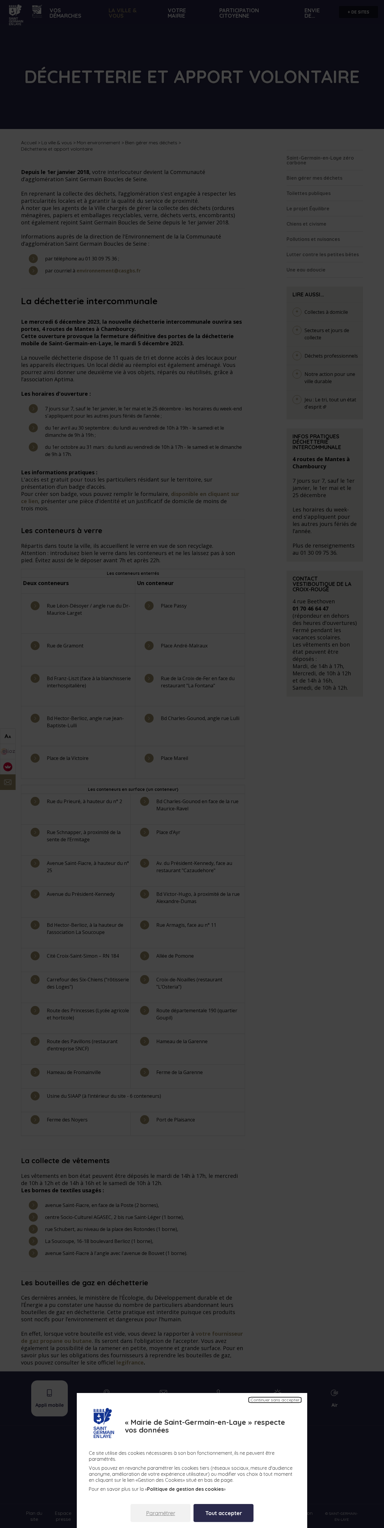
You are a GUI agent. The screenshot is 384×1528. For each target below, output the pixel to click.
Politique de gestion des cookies (185, 1489)
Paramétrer (160, 1513)
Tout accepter (223, 1513)
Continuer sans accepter (274, 1399)
